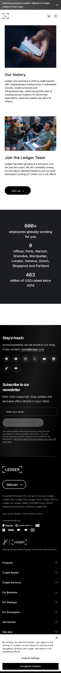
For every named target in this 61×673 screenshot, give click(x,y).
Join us (15, 190)
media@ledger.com (32, 349)
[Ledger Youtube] (44, 359)
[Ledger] (6, 15)
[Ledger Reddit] (6, 359)
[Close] (56, 637)
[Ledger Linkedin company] (54, 359)
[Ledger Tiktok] (6, 368)
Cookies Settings (30, 658)
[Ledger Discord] (16, 368)
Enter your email (15, 411)
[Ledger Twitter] (35, 359)
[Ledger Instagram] (25, 359)
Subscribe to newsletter (21, 422)
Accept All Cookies (30, 666)
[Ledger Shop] (49, 16)
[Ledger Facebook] (16, 359)
